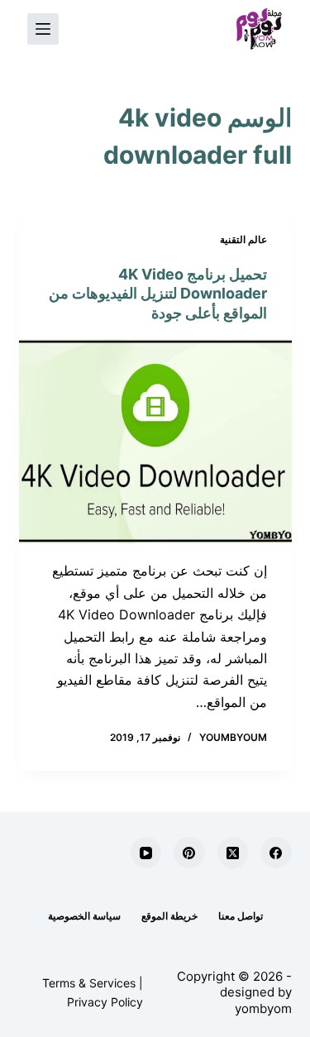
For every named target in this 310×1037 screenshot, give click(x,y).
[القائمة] (43, 29)
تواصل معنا (240, 916)
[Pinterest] (189, 852)
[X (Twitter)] (233, 852)
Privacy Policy (105, 1002)
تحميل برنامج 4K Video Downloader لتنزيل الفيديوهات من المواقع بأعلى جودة (158, 293)
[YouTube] (146, 852)
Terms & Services (89, 983)
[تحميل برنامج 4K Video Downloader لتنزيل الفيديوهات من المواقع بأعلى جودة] (155, 441)
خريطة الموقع (169, 916)
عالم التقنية (243, 239)
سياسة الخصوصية (84, 916)
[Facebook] (276, 852)
